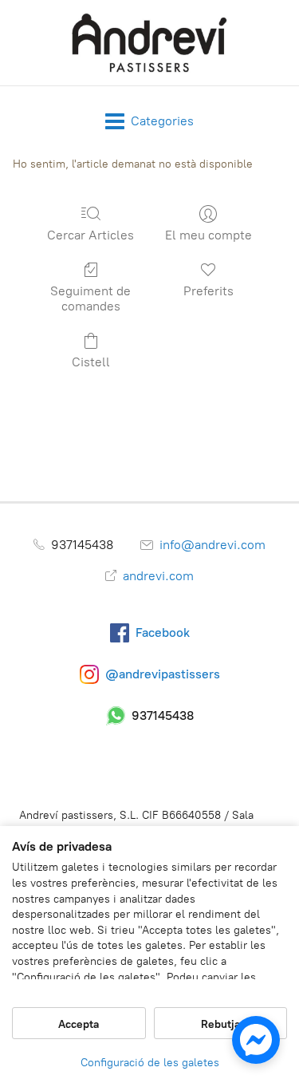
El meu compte (208, 235)
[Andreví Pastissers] (149, 42)
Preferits (208, 290)
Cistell (91, 362)
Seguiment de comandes (90, 298)
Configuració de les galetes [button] (150, 1062)
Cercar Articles (90, 235)
